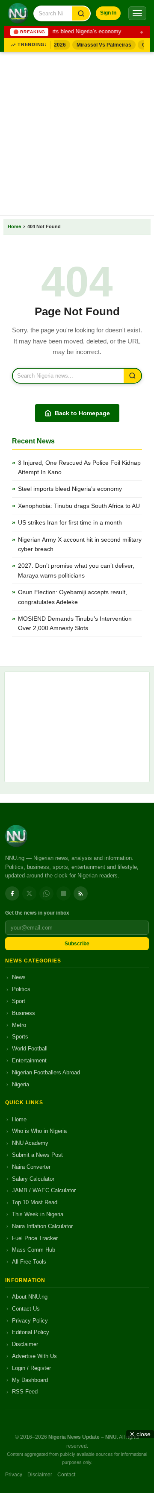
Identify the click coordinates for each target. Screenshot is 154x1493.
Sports (20, 1036)
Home (14, 226)
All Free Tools (29, 1261)
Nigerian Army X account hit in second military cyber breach (80, 544)
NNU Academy (30, 1143)
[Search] (81, 13)
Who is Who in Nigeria (39, 1131)
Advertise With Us (34, 1356)
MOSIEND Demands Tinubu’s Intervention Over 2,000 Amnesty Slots (75, 623)
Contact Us (26, 1308)
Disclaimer (25, 1344)
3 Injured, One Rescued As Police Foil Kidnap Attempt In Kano (79, 467)
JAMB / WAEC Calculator (44, 1190)
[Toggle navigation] (137, 13)
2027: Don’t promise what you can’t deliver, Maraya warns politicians (76, 570)
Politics (21, 989)
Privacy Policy (30, 1320)
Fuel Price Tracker (35, 1238)
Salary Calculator (33, 1179)
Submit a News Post (37, 1155)
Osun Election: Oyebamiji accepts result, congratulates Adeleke (72, 597)
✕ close (140, 1434)
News (19, 977)
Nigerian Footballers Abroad (46, 1072)
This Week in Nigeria (37, 1214)
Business (23, 1013)
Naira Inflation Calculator (42, 1226)
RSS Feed (25, 1391)
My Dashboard (30, 1380)
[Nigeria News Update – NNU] (18, 13)
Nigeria (20, 1084)
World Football (29, 1048)
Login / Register (31, 1368)
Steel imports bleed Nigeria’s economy (72, 32)
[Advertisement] (77, 132)
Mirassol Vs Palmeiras (101, 44)
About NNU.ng (29, 1297)
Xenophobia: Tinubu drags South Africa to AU (79, 505)
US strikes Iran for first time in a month (70, 522)
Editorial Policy (30, 1332)
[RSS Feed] (81, 893)
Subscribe (77, 944)
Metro (19, 1025)
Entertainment (29, 1060)
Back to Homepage (82, 413)
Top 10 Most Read (34, 1202)
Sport (18, 1001)
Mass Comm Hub (33, 1250)
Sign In (108, 13)
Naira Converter (31, 1167)
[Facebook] (12, 893)
